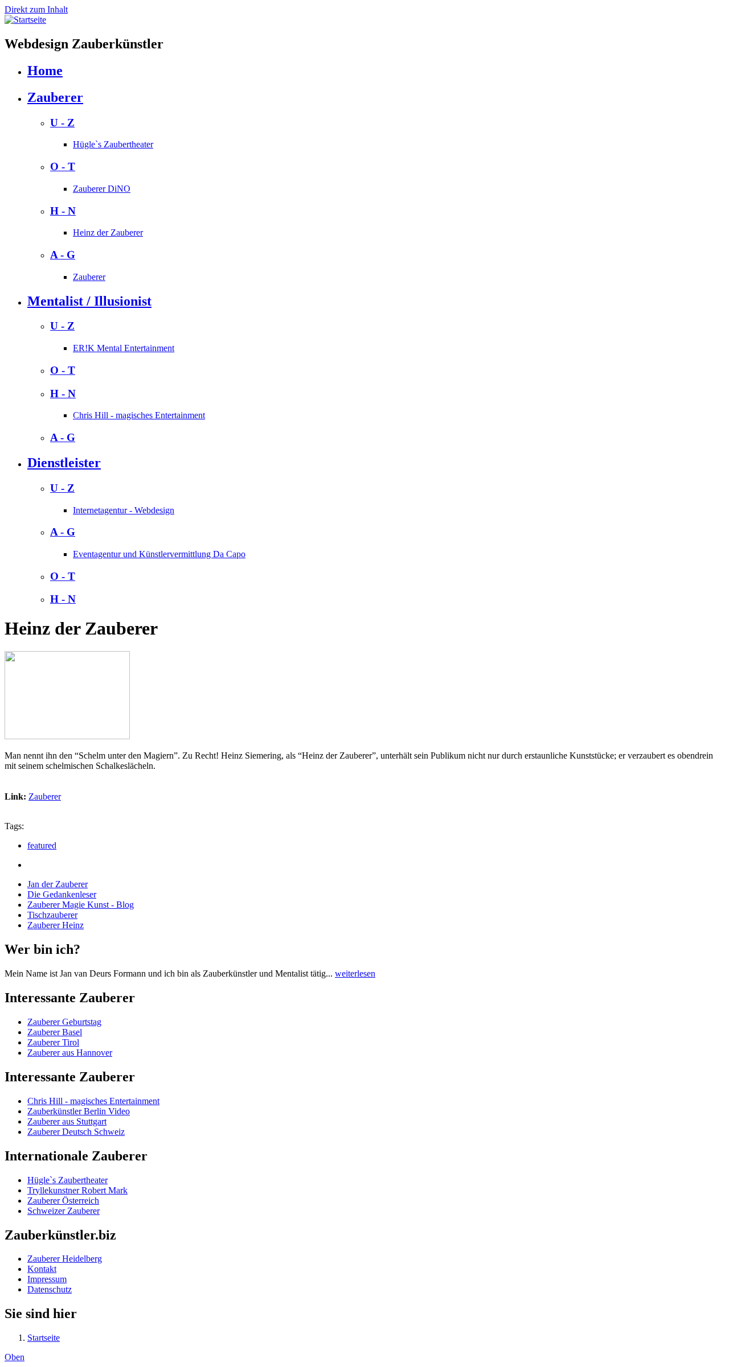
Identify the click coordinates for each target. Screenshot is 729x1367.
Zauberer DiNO (101, 188)
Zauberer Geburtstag (64, 1022)
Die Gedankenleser (61, 894)
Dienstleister (64, 462)
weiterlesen (355, 973)
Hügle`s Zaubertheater (113, 144)
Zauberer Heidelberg (64, 1258)
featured (41, 845)
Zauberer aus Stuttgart (67, 1121)
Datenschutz (49, 1289)
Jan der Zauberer (57, 884)
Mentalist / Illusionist (89, 301)
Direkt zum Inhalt (36, 9)
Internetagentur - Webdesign (123, 510)
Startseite (43, 1338)
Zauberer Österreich (63, 1200)
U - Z (62, 123)
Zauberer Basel (54, 1032)
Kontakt (41, 1269)
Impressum (47, 1279)
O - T (62, 166)
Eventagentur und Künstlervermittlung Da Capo (159, 554)
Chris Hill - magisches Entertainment (139, 415)
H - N (63, 211)
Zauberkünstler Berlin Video (78, 1111)
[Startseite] (25, 19)
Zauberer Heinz (55, 925)
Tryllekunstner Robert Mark (77, 1190)
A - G (62, 255)
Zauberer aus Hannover (69, 1052)
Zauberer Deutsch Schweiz (76, 1132)
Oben (14, 1357)
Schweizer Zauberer (63, 1211)
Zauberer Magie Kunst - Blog (80, 904)
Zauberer (55, 97)
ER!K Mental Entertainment (123, 348)
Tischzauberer (52, 915)
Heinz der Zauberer (108, 232)
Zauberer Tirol (53, 1042)
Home (45, 70)
